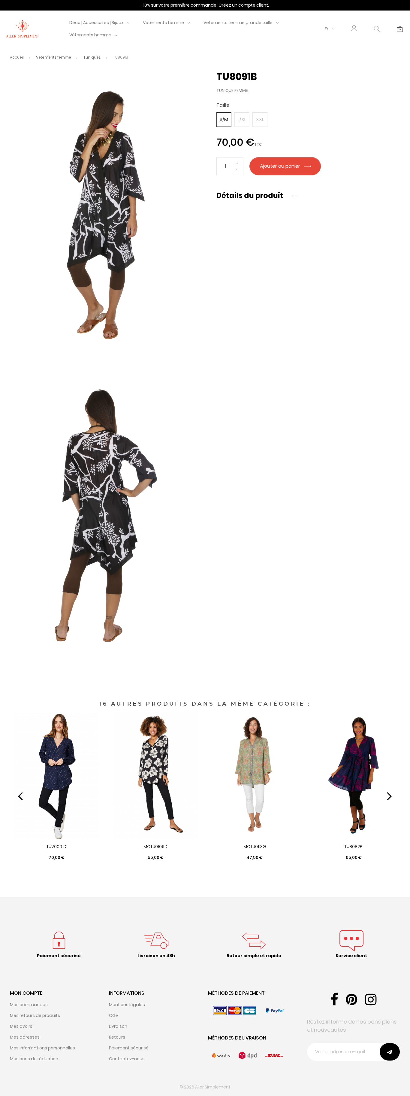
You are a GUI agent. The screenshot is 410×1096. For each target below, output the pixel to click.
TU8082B (354, 847)
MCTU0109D (155, 847)
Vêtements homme (90, 35)
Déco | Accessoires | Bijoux (96, 23)
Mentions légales (127, 1005)
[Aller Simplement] (22, 29)
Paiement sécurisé (129, 1048)
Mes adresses (25, 1037)
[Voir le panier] (400, 29)
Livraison (118, 1026)
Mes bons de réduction (34, 1059)
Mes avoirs (21, 1026)
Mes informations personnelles (42, 1048)
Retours (117, 1037)
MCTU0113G (254, 847)
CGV (113, 1015)
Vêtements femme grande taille (238, 23)
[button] (354, 29)
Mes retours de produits (35, 1015)
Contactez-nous (127, 1059)
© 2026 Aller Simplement (205, 1087)
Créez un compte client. (244, 5)
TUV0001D (56, 847)
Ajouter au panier (280, 166)
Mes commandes (29, 1005)
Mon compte (26, 993)
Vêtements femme (163, 23)
